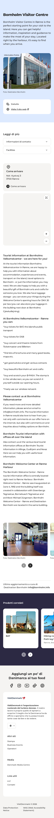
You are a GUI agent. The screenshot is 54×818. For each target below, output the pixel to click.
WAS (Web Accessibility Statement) (34, 809)
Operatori (11, 748)
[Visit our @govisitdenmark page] (34, 685)
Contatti (11, 785)
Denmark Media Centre (18, 765)
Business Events (15, 745)
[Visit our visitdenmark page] (27, 685)
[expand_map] (46, 198)
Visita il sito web (18, 109)
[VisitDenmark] (16, 698)
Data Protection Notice (10, 809)
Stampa (11, 741)
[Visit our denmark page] (11, 685)
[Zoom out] (46, 241)
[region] (27, 219)
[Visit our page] (19, 685)
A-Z (8, 781)
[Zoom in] (46, 234)
